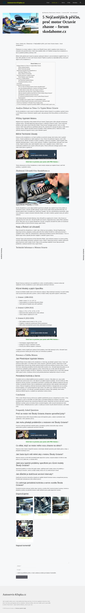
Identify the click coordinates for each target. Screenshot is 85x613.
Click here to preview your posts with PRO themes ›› (42, 162)
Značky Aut (54, 2)
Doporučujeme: (22, 98)
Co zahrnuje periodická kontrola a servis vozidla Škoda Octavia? (33, 96)
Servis (63, 2)
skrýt (39, 63)
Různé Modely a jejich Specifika (25, 77)
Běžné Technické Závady (24, 69)
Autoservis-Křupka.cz (16, 3)
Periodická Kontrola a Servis (25, 81)
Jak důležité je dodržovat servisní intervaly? (28, 94)
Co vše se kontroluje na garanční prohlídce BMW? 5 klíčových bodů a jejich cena (36, 104)
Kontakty (75, 2)
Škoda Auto (46, 12)
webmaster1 (75, 12)
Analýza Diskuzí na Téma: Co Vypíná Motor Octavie (29, 65)
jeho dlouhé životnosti (56, 404)
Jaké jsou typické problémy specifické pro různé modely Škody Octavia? (35, 93)
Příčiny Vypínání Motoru (23, 67)
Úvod (48, 2)
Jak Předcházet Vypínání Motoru (25, 80)
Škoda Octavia (52, 12)
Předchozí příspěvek (1, 253)
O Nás (68, 2)
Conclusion (19, 83)
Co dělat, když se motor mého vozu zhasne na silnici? (30, 89)
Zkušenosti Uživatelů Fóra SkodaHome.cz (27, 70)
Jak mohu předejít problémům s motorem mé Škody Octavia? (32, 88)
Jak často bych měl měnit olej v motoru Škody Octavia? (31, 91)
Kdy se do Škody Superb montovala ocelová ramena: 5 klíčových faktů (33, 101)
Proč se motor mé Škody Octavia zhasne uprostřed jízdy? (31, 86)
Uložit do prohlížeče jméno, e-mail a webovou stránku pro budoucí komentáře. (36, 573)
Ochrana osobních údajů (20, 608)
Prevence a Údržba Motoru (23, 78)
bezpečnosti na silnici (59, 398)
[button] (80, 3)
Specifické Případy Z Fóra (24, 72)
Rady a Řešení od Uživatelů (24, 73)
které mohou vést (56, 137)
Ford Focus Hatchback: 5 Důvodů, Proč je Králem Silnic (30, 102)
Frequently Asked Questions (23, 85)
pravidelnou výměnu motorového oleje (48, 425)
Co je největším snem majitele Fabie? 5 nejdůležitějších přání (31, 99)
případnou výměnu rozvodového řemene (26, 490)
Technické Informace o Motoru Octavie (26, 75)
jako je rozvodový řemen (32, 403)
